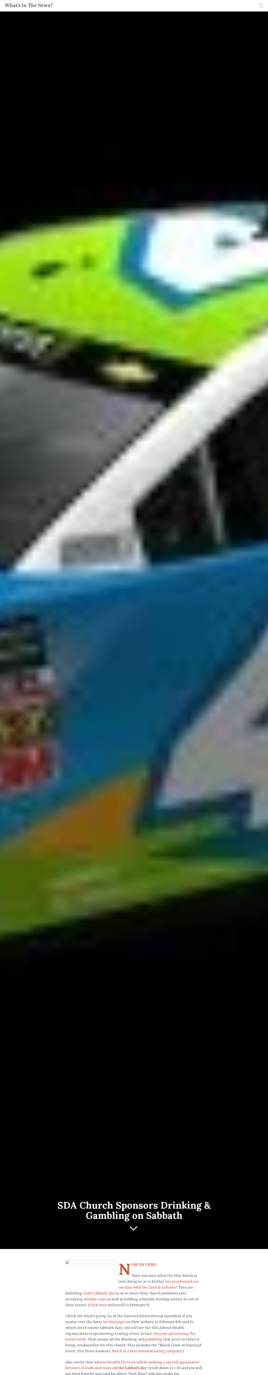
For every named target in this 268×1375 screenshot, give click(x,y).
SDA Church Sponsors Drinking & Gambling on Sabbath (134, 1210)
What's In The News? (29, 5)
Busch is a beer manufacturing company (147, 1351)
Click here (98, 1305)
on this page (114, 1322)
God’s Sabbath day (99, 1293)
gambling (153, 1339)
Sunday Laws (95, 1299)
